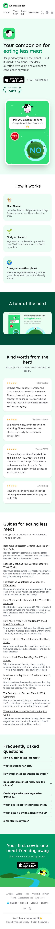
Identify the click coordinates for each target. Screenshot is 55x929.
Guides (19, 893)
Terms (13, 897)
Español (34, 902)
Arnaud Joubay (22, 922)
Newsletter (34, 12)
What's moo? (16, 12)
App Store (40, 897)
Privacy (45, 893)
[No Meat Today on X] (30, 908)
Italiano (44, 902)
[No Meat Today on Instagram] (25, 908)
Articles (6, 12)
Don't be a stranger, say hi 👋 (27, 918)
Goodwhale (43, 922)
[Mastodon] (47, 12)
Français (24, 902)
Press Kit (23, 12)
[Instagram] (52, 12)
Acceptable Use (25, 897)
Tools (27, 893)
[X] (42, 12)
